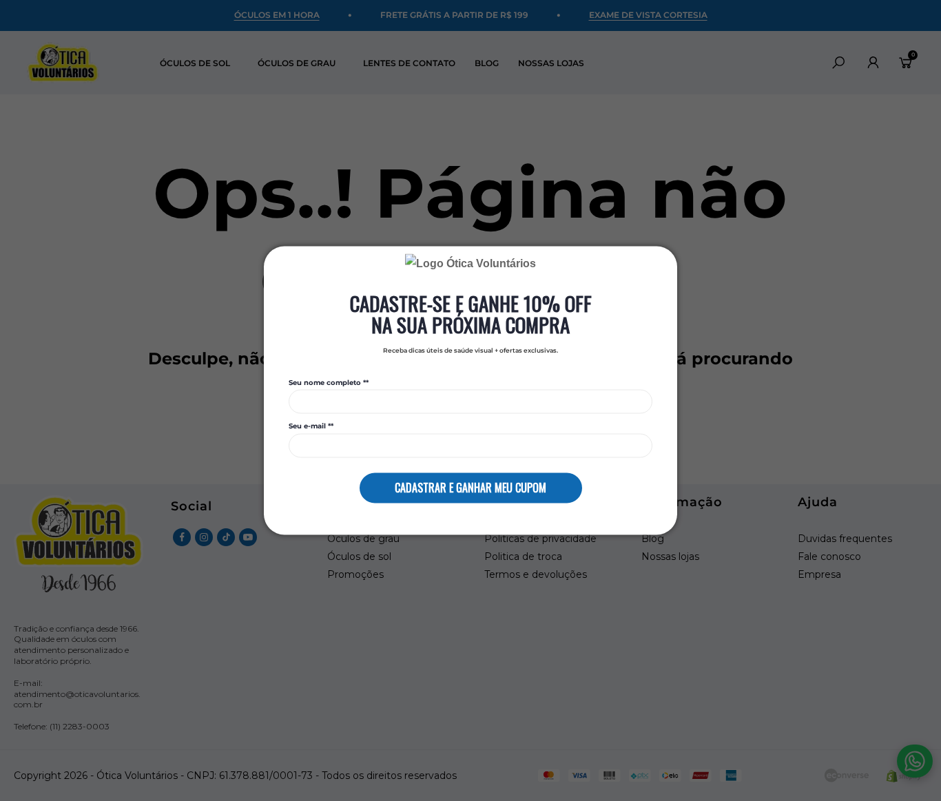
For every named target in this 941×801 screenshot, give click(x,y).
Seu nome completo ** (329, 382)
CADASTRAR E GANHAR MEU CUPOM (470, 487)
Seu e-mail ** (311, 426)
